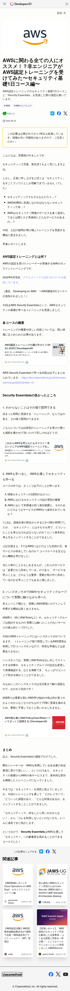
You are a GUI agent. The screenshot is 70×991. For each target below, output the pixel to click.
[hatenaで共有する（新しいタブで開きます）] (52, 113)
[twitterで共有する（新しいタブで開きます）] (65, 113)
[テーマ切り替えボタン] (67, 4)
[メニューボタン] (4, 4)
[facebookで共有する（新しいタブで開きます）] (59, 113)
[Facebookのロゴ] (51, 974)
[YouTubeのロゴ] (65, 974)
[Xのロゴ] (58, 974)
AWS (8, 105)
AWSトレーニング (24, 105)
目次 (59, 13)
